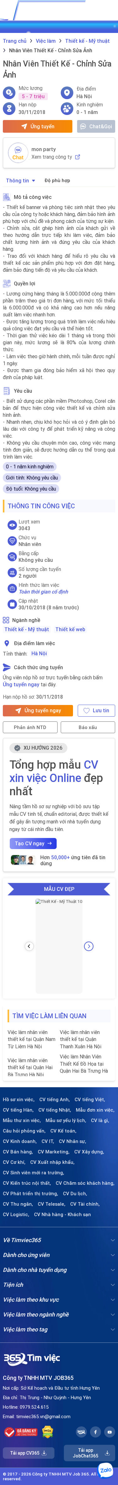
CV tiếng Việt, (90, 1099)
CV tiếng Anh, (54, 1099)
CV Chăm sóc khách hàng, (85, 1183)
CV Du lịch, (75, 1193)
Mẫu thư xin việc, (22, 1120)
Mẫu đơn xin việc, (95, 1110)
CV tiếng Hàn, (18, 1110)
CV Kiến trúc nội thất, (27, 1183)
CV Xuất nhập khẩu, (52, 1162)
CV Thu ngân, (18, 1204)
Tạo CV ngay (29, 843)
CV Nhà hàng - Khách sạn (62, 1214)
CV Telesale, (51, 1204)
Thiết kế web (70, 629)
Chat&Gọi (100, 126)
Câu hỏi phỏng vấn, (24, 1131)
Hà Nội (39, 653)
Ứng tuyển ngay (21, 684)
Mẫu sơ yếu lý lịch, (66, 1120)
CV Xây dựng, (89, 1152)
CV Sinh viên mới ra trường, (33, 1173)
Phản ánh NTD (30, 727)
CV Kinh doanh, (20, 1141)
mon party (43, 149)
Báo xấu (88, 727)
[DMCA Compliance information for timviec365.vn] (47, 1432)
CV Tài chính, (85, 1204)
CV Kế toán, (63, 1131)
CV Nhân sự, (72, 1141)
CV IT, (48, 1141)
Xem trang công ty (51, 157)
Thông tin (17, 180)
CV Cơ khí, (14, 1162)
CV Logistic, (16, 1214)
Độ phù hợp (57, 180)
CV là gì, (100, 1120)
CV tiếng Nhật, (54, 1110)
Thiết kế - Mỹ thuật (26, 629)
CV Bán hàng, (18, 1152)
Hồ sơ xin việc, (19, 1099)
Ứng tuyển (42, 126)
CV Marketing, (54, 1152)
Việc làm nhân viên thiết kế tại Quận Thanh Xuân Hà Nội (80, 1039)
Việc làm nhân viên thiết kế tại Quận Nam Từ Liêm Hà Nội (31, 1039)
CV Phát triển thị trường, (30, 1193)
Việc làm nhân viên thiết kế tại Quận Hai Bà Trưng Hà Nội (30, 1067)
